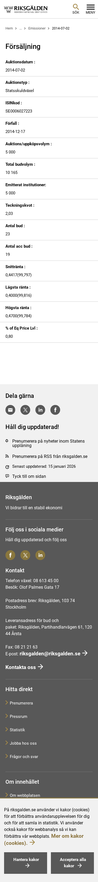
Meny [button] (90, 12)
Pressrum (18, 716)
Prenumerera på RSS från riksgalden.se (49, 456)
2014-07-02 (60, 28)
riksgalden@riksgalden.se (50, 653)
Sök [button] (75, 12)
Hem (9, 28)
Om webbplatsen (25, 795)
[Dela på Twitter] (25, 410)
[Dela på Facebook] (55, 410)
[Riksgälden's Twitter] (25, 555)
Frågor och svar (24, 756)
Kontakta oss (20, 667)
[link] (26, 9)
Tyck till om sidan (29, 476)
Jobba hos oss (23, 743)
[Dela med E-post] (10, 410)
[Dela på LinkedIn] (40, 410)
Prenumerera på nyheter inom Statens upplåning (48, 443)
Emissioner (36, 28)
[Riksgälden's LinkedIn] (40, 555)
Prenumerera (21, 703)
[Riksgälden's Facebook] (10, 555)
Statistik (17, 729)
